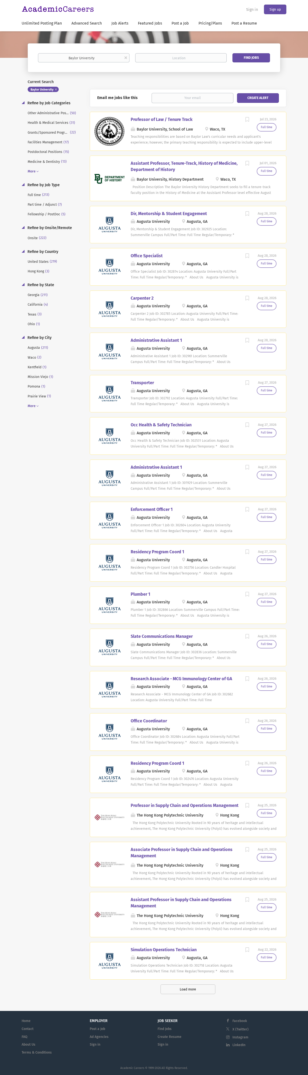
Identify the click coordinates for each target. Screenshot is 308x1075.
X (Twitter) (240, 1029)
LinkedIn (238, 1045)
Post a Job (97, 1029)
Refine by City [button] (38, 337)
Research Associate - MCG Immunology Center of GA (181, 678)
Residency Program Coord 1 (157, 551)
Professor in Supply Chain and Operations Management (184, 805)
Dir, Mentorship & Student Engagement (169, 213)
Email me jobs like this (117, 97)
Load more (188, 989)
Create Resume (169, 1037)
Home (26, 1021)
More (32, 171)
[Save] (247, 120)
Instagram (240, 1037)
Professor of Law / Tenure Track (161, 119)
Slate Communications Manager (162, 636)
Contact (27, 1029)
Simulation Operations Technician (164, 949)
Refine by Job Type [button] (43, 185)
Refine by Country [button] (42, 251)
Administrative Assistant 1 (156, 340)
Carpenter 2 (142, 298)
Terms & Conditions (37, 1052)
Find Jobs (251, 58)
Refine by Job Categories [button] (48, 103)
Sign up (275, 9)
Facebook (239, 1021)
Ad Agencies (99, 1037)
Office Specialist (147, 255)
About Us (28, 1044)
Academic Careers (132, 1068)
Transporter (142, 382)
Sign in (252, 9)
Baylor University (42, 89)
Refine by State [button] (40, 285)
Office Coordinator (149, 721)
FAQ (24, 1037)
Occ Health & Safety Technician (161, 425)
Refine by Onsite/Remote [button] (49, 227)
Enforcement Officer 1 (152, 509)
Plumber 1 (140, 594)
